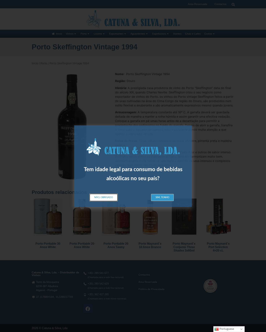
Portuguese (226, 328)
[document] (133, 166)
